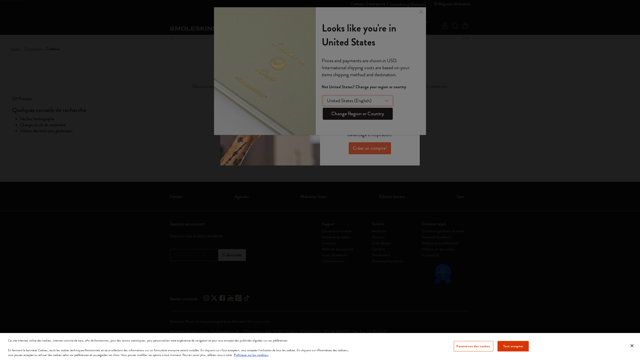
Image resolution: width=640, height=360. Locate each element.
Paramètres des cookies (473, 346)
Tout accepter (513, 346)
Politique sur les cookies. (251, 354)
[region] (320, 346)
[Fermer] (632, 345)
